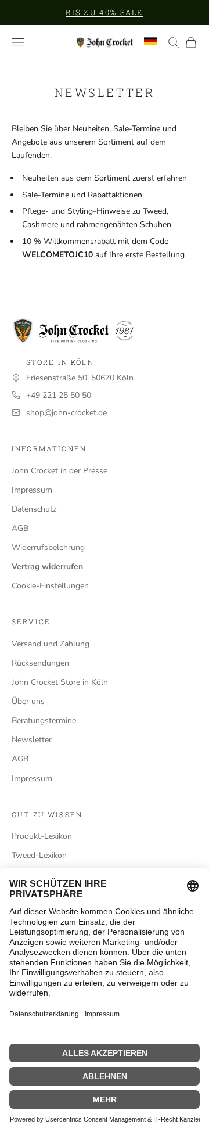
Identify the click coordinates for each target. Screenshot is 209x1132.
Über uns (28, 701)
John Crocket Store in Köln (60, 682)
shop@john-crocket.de (66, 412)
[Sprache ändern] (150, 41)
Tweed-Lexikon (39, 855)
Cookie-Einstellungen (50, 585)
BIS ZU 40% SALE (104, 12)
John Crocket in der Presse (59, 470)
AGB (20, 528)
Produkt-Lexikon (42, 836)
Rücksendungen (40, 663)
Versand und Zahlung (50, 643)
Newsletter (32, 739)
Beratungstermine (44, 720)
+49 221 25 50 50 (58, 395)
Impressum (32, 489)
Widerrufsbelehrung (48, 547)
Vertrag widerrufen (47, 566)
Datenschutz (34, 509)
